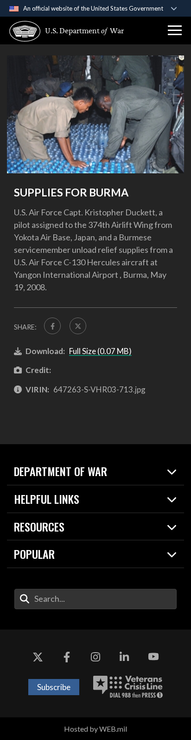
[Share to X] (78, 326)
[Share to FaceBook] (52, 326)
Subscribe (53, 687)
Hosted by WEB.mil (95, 728)
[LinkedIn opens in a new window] (124, 657)
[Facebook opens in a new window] (66, 657)
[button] (175, 30)
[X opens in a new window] (37, 657)
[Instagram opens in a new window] (95, 657)
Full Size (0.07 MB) (100, 351)
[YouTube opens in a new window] (153, 657)
